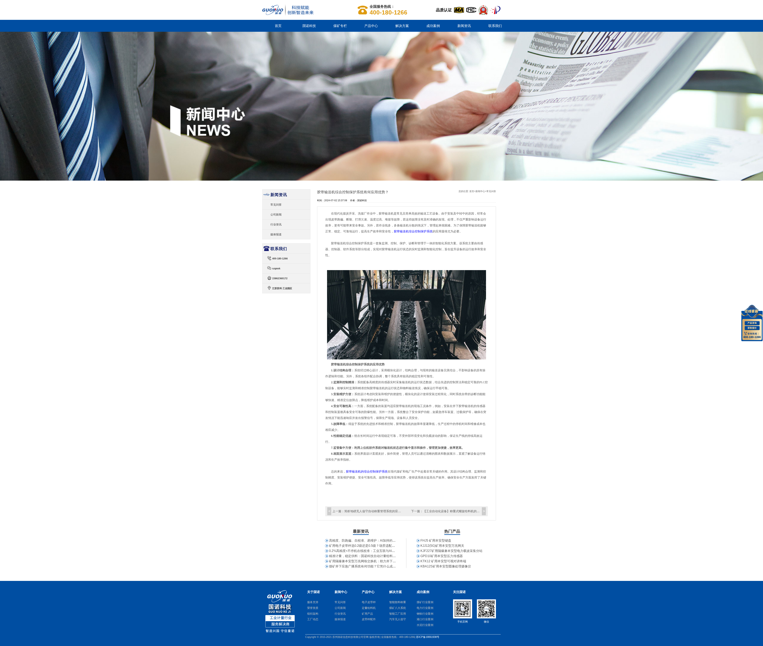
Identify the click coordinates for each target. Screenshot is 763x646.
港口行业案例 (425, 619)
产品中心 (371, 26)
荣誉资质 (312, 607)
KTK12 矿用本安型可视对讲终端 (443, 561)
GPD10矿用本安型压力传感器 (441, 556)
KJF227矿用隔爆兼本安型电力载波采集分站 (451, 551)
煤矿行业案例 (425, 602)
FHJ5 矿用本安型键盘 (435, 540)
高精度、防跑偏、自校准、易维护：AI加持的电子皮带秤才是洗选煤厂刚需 (381, 540)
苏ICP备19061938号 (427, 636)
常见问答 (491, 191)
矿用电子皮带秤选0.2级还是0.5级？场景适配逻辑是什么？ (370, 545)
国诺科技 (309, 26)
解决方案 (402, 26)
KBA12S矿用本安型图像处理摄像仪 (445, 566)
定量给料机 (369, 607)
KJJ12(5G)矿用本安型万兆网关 (442, 545)
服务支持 (312, 602)
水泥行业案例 (425, 625)
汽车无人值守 (397, 619)
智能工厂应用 (397, 613)
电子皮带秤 (369, 602)
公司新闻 (276, 214)
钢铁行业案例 (425, 613)
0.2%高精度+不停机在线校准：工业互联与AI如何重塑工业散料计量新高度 (381, 551)
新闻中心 (480, 191)
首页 (278, 26)
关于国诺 (313, 592)
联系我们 (495, 26)
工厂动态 (312, 619)
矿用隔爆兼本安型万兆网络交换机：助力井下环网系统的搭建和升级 (376, 561)
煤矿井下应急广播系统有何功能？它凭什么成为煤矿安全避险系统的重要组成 (383, 566)
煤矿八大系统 (397, 607)
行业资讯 (276, 224)
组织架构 (312, 613)
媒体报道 (276, 234)
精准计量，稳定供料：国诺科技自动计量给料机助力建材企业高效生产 (378, 556)
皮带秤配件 (369, 619)
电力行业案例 (425, 607)
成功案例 (433, 26)
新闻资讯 (464, 26)
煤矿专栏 (340, 26)
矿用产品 (367, 613)
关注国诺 (459, 592)
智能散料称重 (397, 602)
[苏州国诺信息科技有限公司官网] (288, 14)
